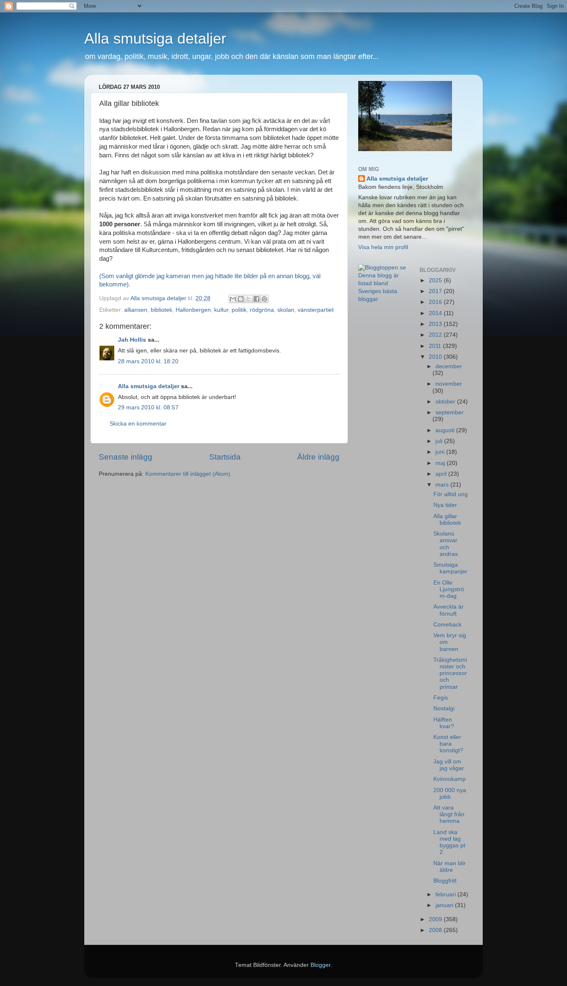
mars (442, 485)
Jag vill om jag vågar (448, 764)
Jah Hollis (132, 340)
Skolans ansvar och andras (445, 544)
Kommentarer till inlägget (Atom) (187, 474)
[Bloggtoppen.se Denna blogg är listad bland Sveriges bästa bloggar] (382, 299)
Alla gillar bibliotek (447, 519)
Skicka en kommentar (138, 424)
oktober (446, 402)
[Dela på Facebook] (256, 299)
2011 (436, 346)
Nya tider (445, 505)
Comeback (447, 624)
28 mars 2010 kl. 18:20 (148, 361)
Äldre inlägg (318, 457)
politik (239, 310)
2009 (436, 919)
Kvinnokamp (449, 779)
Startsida (225, 457)
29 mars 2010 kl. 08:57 (148, 407)
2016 (436, 302)
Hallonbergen (193, 310)
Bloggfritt (445, 881)
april (441, 474)
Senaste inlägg (125, 457)
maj (441, 463)
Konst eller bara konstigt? (448, 744)
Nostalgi (444, 708)
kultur (221, 310)
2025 (436, 280)
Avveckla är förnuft (448, 610)
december (448, 366)
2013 (436, 324)
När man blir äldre (449, 866)
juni (440, 452)
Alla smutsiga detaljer (155, 38)
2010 (436, 357)
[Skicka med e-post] (233, 299)
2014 (436, 313)
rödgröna (262, 310)
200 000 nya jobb (449, 793)
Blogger (320, 965)
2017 (436, 291)
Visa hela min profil (383, 247)
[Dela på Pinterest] (264, 299)
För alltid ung (450, 494)
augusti (445, 430)
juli (439, 441)
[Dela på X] (248, 299)
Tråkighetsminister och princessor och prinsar (450, 673)
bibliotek (161, 310)
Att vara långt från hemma (448, 814)
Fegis (440, 698)
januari (445, 905)
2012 (436, 335)
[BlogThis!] (241, 299)
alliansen (135, 310)
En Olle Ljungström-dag (448, 589)
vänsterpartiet (316, 310)
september (449, 412)
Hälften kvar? (443, 723)
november (448, 384)
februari (446, 894)
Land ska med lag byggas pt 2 (449, 842)
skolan (285, 310)
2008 (436, 930)
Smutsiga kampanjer (450, 568)
